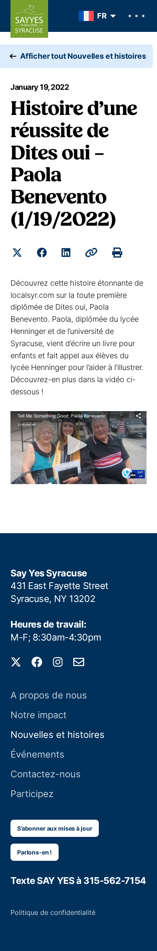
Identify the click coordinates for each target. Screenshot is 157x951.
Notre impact (38, 714)
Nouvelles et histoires (57, 734)
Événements (37, 754)
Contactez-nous (45, 774)
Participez (32, 793)
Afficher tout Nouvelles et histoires (83, 56)
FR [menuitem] (102, 15)
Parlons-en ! (34, 852)
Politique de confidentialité (52, 912)
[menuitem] (95, 16)
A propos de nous (48, 695)
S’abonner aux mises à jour (54, 828)
